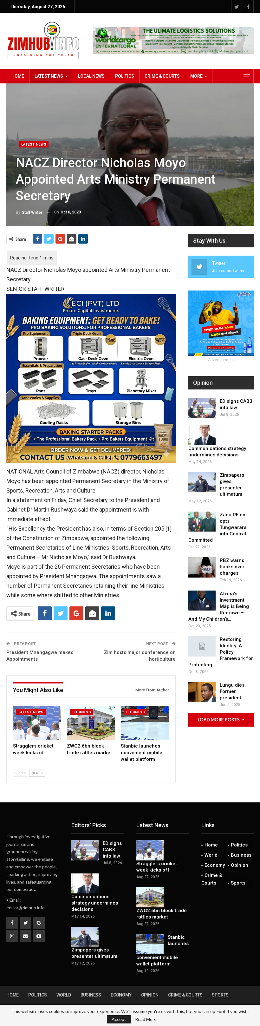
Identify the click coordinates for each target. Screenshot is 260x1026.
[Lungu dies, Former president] (202, 692)
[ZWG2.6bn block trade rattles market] (91, 722)
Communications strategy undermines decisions (94, 903)
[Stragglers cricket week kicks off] (37, 722)
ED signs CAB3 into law (112, 849)
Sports (238, 883)
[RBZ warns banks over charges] (202, 567)
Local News (91, 76)
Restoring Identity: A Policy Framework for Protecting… (220, 652)
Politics (124, 76)
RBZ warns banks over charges (232, 567)
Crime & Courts (162, 76)
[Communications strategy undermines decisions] (202, 435)
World (211, 855)
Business (81, 712)
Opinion (239, 865)
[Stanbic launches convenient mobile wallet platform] (145, 722)
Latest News (49, 76)
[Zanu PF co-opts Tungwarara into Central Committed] (202, 522)
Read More (146, 1019)
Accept (119, 1019)
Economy (215, 865)
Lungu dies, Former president (233, 691)
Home (17, 76)
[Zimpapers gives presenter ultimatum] (202, 482)
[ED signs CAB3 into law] (202, 408)
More (196, 76)
